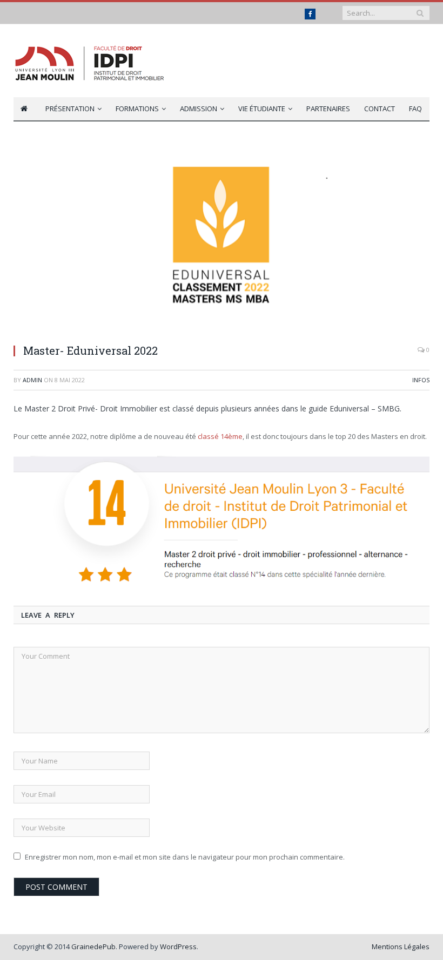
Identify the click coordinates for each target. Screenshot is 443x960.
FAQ (415, 108)
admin (32, 380)
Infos (420, 380)
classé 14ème (220, 436)
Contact (379, 108)
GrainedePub (93, 946)
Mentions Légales (400, 946)
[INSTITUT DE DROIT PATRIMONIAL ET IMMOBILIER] (90, 61)
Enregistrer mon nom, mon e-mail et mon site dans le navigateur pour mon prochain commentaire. (185, 857)
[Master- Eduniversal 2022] (221, 239)
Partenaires (328, 108)
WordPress (178, 946)
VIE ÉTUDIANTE (261, 108)
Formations (137, 108)
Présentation (70, 108)
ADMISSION (198, 108)
